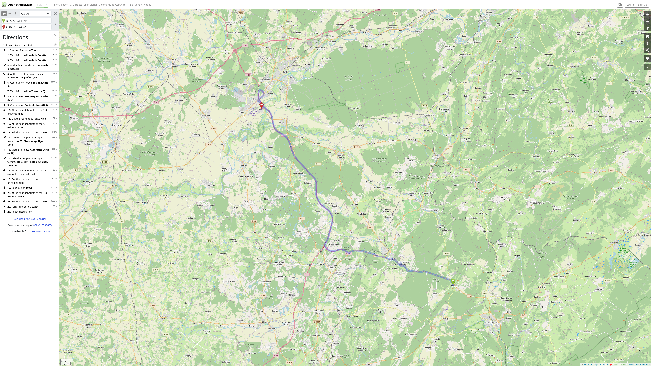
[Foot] (15, 13)
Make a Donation (620, 364)
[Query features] (647, 67)
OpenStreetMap (19, 5)
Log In (630, 4)
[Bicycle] (10, 13)
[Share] (647, 50)
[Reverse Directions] (55, 23)
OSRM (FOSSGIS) (42, 225)
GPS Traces (76, 4)
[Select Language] (620, 5)
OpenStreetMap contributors (596, 364)
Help (130, 4)
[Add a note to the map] (647, 58)
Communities (106, 4)
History (56, 4)
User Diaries (90, 4)
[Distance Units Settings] (55, 45)
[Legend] (647, 43)
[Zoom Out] (647, 21)
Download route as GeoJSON (30, 218)
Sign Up (642, 4)
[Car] (4, 13)
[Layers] (647, 36)
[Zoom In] (647, 14)
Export (64, 4)
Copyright (120, 4)
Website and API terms (639, 364)
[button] (453, 282)
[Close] (55, 13)
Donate (138, 4)
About (147, 4)
